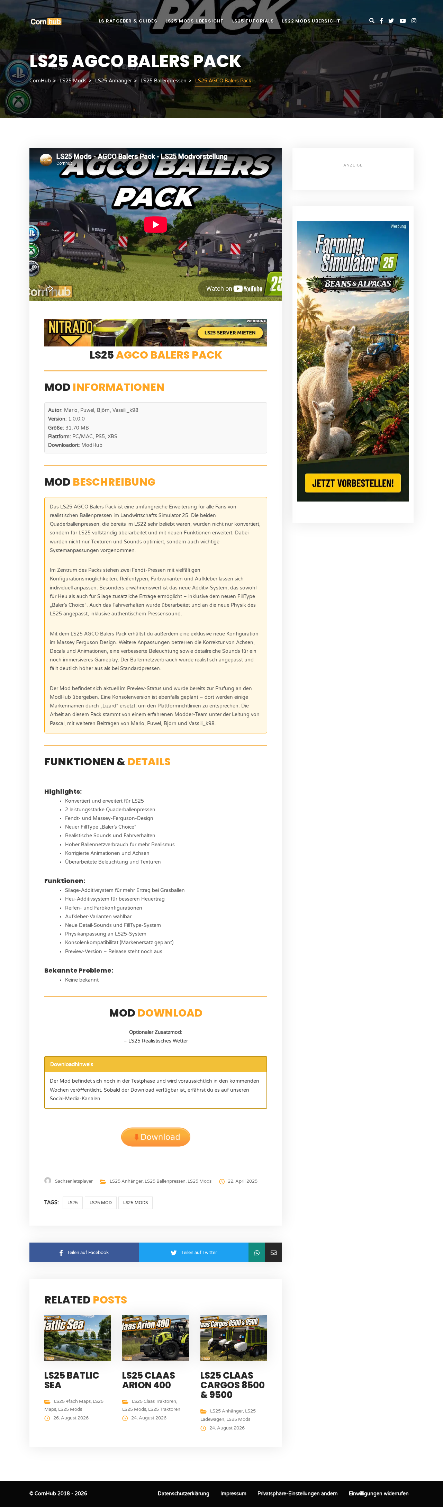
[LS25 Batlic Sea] (79, 1338)
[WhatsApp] (256, 1252)
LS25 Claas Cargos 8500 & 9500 (232, 1385)
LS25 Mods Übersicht (194, 21)
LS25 (72, 1202)
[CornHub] (46, 21)
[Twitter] (393, 21)
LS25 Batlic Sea (71, 1380)
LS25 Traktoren (164, 1409)
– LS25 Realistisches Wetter (156, 1041)
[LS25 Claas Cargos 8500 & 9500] (235, 1338)
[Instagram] (414, 21)
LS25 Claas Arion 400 (148, 1380)
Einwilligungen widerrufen (379, 1494)
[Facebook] (384, 21)
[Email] (273, 1252)
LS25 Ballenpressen (165, 1181)
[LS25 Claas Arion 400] (157, 1338)
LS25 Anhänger (126, 1181)
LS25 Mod (101, 1202)
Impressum (233, 1494)
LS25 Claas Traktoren (154, 1401)
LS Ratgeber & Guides (128, 21)
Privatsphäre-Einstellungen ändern (297, 1494)
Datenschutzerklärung (183, 1494)
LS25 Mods (199, 1181)
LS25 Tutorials (253, 21)
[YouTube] (406, 21)
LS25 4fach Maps (72, 1401)
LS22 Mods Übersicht (311, 21)
